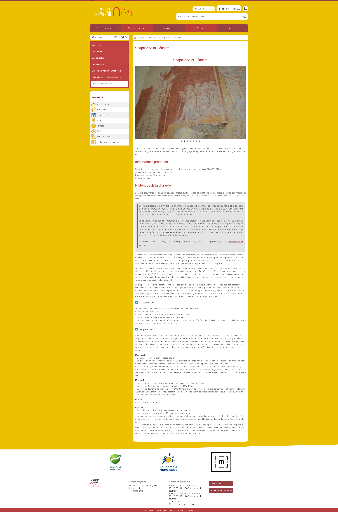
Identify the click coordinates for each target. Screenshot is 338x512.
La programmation (169, 28)
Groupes (201, 28)
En (234, 8)
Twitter (223, 8)
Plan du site (168, 510)
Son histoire (97, 45)
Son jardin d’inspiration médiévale (106, 71)
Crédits (191, 510)
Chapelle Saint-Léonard (102, 84)
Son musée (97, 51)
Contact (180, 510)
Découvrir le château (137, 28)
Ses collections (98, 58)
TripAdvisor (227, 8)
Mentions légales (151, 510)
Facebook (219, 8)
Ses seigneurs (98, 64)
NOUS (221, 484)
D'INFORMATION (221, 490)
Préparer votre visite (106, 28)
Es (238, 8)
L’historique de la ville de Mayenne (106, 77)
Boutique (232, 28)
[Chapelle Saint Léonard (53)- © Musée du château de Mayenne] (190, 102)
